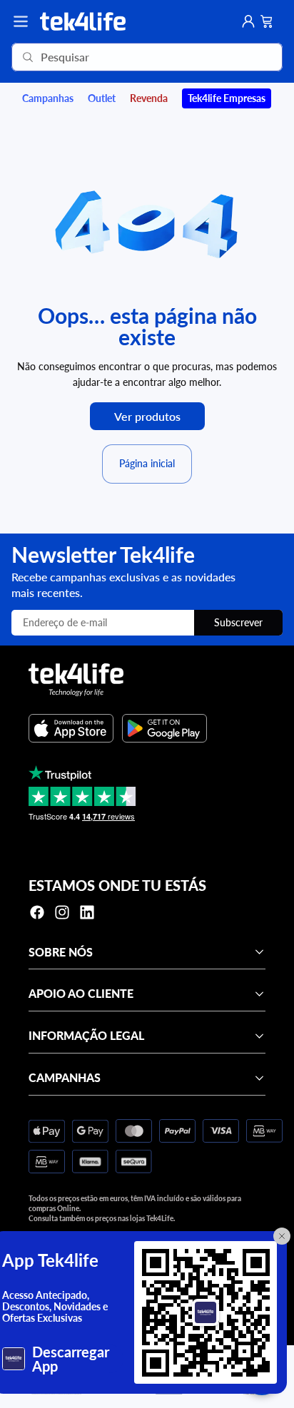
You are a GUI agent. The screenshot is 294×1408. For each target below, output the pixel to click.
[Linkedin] (87, 912)
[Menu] (20, 21)
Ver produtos (147, 416)
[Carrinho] (267, 21)
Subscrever (238, 622)
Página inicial (147, 463)
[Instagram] (62, 912)
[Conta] (248, 21)
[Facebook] (37, 912)
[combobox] (126, 57)
